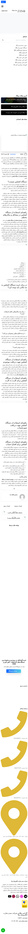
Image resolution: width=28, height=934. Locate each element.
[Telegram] (25, 896)
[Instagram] (21, 896)
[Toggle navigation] (2, 6)
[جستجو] (7, 2)
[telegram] (24, 2)
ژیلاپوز (11, 931)
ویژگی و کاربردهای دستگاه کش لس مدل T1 (15, 549)
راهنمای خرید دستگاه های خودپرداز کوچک (16, 640)
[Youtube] (9, 896)
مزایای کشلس (17, 279)
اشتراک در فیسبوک (18, 506)
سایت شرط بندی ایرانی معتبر (20, 682)
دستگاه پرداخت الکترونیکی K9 (17, 579)
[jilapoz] (25, 533)
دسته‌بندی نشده (10, 22)
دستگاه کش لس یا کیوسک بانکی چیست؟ (16, 609)
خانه (17, 22)
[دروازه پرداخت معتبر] (24, 903)
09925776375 (4, 10)
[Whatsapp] (17, 896)
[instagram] (26, 2)
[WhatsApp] (22, 2)
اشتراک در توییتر (6, 506)
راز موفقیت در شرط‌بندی (20, 704)
